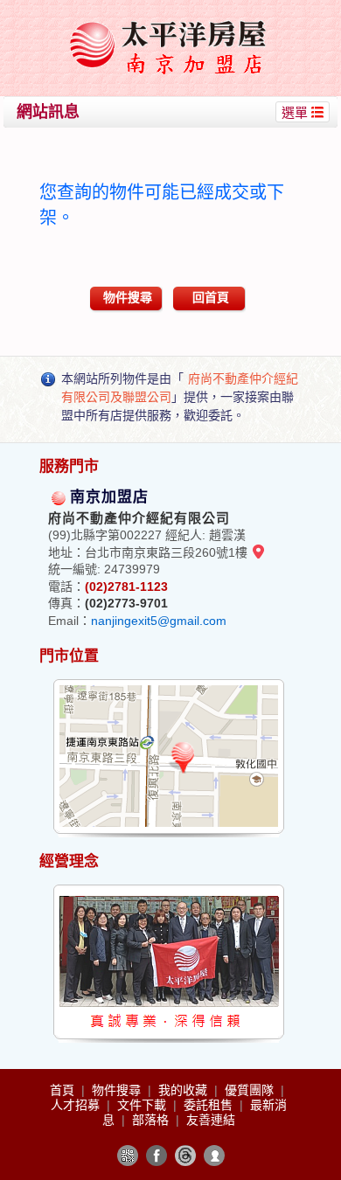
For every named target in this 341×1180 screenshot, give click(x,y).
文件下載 (143, 1105)
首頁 (64, 1090)
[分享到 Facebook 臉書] (156, 1155)
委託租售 (210, 1105)
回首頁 (210, 297)
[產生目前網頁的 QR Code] (127, 1155)
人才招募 (77, 1105)
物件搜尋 (127, 297)
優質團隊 (251, 1090)
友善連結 (210, 1120)
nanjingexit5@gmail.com (158, 621)
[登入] (214, 1155)
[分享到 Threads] (185, 1155)
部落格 (152, 1120)
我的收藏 (184, 1090)
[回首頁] (173, 20)
